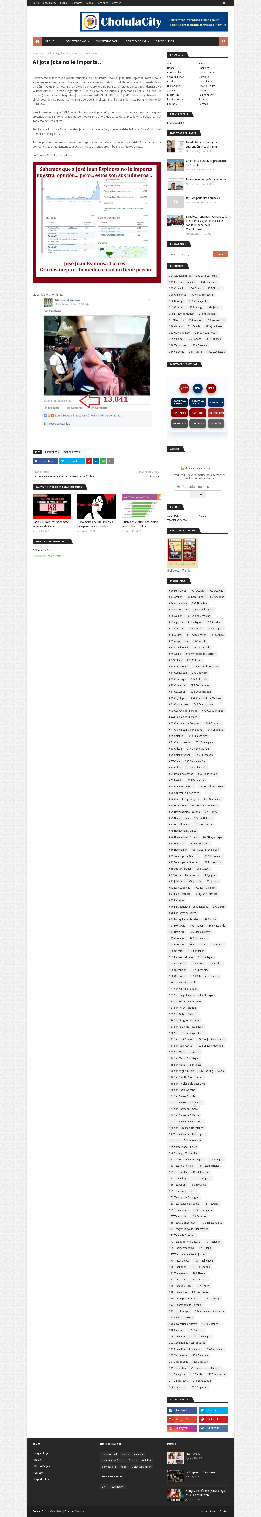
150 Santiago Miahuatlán (183, 1153)
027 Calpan (175, 660)
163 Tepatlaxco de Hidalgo (184, 1203)
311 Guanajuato (198, 301)
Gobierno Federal (179, 402)
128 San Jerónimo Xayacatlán (185, 1033)
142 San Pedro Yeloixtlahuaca (186, 1102)
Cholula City (174, 72)
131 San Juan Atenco (180, 1045)
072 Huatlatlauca (203, 818)
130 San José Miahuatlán (211, 1039)
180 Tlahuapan (177, 1267)
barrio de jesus (43, 1466)
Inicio (36, 3)
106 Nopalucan (198, 938)
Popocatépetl (109, 1454)
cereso (38, 1472)
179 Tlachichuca (203, 1260)
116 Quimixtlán (177, 970)
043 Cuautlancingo (213, 710)
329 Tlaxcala (199, 345)
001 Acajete (197, 590)
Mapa (89, 3)
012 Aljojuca (176, 622)
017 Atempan (215, 628)
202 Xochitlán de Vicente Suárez (187, 1342)
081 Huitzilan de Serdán (205, 849)
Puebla (64, 3)
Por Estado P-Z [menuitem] (136, 41)
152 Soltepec (216, 1159)
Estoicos (172, 81)
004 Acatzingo (196, 597)
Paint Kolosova (175, 99)
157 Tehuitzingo (178, 1178)
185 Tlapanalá (199, 1279)
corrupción (118, 1486)
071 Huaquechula (179, 818)
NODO (211, 388)
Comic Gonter (207, 72)
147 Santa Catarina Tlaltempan (187, 1134)
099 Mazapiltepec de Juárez (184, 919)
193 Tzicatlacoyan (179, 1311)
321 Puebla (194, 326)
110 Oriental (176, 951)
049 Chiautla (176, 736)
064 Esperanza (196, 780)
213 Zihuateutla (216, 1374)
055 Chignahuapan (180, 755)
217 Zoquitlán (199, 1387)
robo (124, 1466)
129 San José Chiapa (180, 1039)
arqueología (41, 1453)
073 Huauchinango (180, 824)
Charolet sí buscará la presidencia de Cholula (206, 163)
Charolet (204, 68)
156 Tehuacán (201, 1172)
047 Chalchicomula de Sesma (185, 729)
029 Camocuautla (179, 666)
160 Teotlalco (198, 1184)
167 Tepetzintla (177, 1216)
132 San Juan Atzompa (210, 1045)
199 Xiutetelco (196, 1330)
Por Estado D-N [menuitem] (106, 41)
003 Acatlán (175, 597)
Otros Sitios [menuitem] (165, 41)
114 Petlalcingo (178, 963)
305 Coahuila (176, 288)
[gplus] (182, 1419)
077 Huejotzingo (212, 837)
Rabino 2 (172, 103)
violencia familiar (141, 1466)
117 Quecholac (199, 970)
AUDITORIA (174, 515)
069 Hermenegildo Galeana (184, 811)
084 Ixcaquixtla (213, 862)
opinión (146, 1460)
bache (38, 1459)
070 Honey (211, 811)
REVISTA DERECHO (177, 122)
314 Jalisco (214, 307)
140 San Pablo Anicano (182, 1090)
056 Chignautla (204, 755)
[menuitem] (37, 41)
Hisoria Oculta (207, 85)
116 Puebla (215, 963)
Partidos (197, 413)
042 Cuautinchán (203, 704)
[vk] (213, 1428)
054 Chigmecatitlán (198, 748)
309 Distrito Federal (202, 294)
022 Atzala (200, 641)
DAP (104, 1486)
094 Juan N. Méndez (206, 894)
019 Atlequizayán (196, 635)
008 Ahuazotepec (179, 609)
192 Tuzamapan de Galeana (185, 1305)
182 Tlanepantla (178, 1273)
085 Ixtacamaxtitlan (180, 868)
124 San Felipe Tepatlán (182, 1007)
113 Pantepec (205, 957)
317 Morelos (176, 320)
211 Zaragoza (177, 1374)
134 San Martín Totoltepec (184, 1058)
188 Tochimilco (178, 1292)
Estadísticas (52, 452)
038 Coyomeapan (201, 691)
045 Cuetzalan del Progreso (184, 723)
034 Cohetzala (199, 679)
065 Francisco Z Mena (181, 786)
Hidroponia (173, 85)
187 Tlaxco (203, 1286)
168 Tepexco (198, 1216)
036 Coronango (200, 685)
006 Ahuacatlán (178, 603)
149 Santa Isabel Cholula (183, 1146)
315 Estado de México (181, 313)
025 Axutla (175, 653)
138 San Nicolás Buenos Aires (185, 1077)
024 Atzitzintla (202, 647)
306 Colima (195, 288)
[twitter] (213, 1410)
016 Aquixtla (195, 628)
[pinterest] (213, 1419)
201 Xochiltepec (202, 1336)
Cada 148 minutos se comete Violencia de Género (51, 524)
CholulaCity (49, 3)
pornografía (109, 1466)
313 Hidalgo (196, 307)
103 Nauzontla (217, 925)
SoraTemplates (53, 1511)
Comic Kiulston (175, 77)
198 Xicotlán (176, 1330)
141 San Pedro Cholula (182, 1096)
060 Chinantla (198, 767)
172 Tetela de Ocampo (182, 1235)
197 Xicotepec (210, 1323)
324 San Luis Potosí (206, 332)
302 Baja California (207, 275)
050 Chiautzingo (198, 736)
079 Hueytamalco (200, 843)
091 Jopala (213, 881)
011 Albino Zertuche (199, 616)
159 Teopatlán (177, 1184)
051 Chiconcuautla (179, 742)
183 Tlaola (199, 1273)
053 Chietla (175, 748)
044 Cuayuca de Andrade (183, 717)
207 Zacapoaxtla (178, 1361)
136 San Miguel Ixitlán (181, 1071)
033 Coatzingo (177, 679)
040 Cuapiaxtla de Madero (206, 698)
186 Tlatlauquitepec (180, 1286)
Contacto (77, 3)
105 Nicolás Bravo (200, 932)
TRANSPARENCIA (177, 520)
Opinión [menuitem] (51, 41)
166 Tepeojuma (203, 1210)
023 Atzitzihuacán (179, 647)
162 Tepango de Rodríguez (184, 1197)
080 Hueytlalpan (178, 849)
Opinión (216, 423)
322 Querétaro (213, 326)
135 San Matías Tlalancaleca (185, 1064)
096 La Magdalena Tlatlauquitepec (188, 906)
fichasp (133, 1460)
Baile (202, 63)
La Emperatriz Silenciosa (201, 1472)
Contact (223, 1511)
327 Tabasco (213, 339)
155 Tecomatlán (178, 1172)
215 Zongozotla (202, 1380)
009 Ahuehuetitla (203, 609)
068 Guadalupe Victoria (204, 805)
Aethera (171, 63)
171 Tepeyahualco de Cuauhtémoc (188, 1229)
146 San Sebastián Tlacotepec (186, 1128)
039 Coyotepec (177, 698)
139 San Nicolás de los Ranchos (187, 1083)
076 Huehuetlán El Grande (183, 837)
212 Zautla (196, 1374)
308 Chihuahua (177, 294)
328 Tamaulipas (178, 345)
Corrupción (198, 423)
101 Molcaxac (177, 925)
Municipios (216, 402)
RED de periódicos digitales (203, 198)
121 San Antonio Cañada (183, 988)
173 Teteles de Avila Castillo (184, 1241)
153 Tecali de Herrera (181, 1165)
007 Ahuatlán (199, 603)
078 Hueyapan (177, 843)
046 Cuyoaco (213, 723)
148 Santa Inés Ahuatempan (185, 1140)
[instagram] (182, 1428)
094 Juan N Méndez (179, 894)
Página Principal (42, 53)
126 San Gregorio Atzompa (184, 1020)
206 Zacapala (200, 1355)
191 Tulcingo (213, 1298)
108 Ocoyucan (198, 944)
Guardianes (205, 81)
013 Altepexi (195, 622)
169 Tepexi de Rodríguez (183, 1222)
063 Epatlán (175, 780)
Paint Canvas (206, 94)
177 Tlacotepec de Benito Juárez (187, 1254)
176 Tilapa (205, 1248)
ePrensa (116, 3)
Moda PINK (173, 94)
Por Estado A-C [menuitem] (76, 41)
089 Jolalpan (176, 881)
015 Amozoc (176, 628)
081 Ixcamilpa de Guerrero (184, 856)
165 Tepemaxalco (179, 1210)
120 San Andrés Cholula (182, 982)
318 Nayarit (195, 320)
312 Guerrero (177, 307)
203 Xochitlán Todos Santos (185, 1349)
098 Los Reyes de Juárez (182, 913)
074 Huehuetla (204, 824)
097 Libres (219, 906)
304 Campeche (208, 282)
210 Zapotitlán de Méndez (205, 1368)
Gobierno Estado (197, 402)
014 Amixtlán (214, 622)
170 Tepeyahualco (212, 1222)
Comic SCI (205, 77)
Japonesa (172, 90)
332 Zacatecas (216, 351)
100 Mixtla (210, 919)
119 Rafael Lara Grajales (205, 976)
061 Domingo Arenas (181, 774)
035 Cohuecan (177, 685)
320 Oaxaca (176, 326)
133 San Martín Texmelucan (184, 1052)
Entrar (198, 494)
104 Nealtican (177, 932)
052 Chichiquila (204, 742)
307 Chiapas (215, 288)
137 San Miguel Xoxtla (211, 1071)
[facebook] (224, 3)
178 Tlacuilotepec (179, 1260)
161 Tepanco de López (182, 1191)
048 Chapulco (215, 729)
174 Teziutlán (212, 1241)
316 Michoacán (207, 313)
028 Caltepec (194, 660)
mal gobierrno (61, 53)
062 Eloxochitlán (207, 774)
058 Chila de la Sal (195, 761)
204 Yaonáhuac (215, 1349)
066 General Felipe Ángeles (184, 799)
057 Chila (174, 761)
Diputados (179, 413)
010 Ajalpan (175, 616)
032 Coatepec (199, 672)
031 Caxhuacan (178, 672)
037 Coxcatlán (177, 691)
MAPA (198, 388)
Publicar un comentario (47, 556)
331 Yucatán (196, 351)
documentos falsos (113, 1460)
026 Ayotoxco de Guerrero (201, 653)
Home (203, 1511)
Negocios (179, 423)
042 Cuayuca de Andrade (183, 710)
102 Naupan (197, 925)
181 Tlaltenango (200, 1267)
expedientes (41, 1479)
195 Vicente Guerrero (181, 1317)
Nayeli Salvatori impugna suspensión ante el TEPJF (201, 144)
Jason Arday (193, 1453)
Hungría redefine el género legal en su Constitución (206, 1493)
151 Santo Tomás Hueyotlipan (186, 1159)
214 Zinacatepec (178, 1380)
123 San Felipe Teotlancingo (185, 1001)
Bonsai (171, 68)
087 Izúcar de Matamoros (184, 875)
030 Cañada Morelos (206, 666)
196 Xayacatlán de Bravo (183, 1323)
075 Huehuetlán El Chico (182, 830)
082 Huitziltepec (213, 856)
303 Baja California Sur (182, 282)
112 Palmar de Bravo (181, 957)
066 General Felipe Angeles (184, 793)
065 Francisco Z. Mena (211, 786)
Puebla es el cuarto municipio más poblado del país (140, 524)
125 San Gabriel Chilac (182, 1014)
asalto (125, 1454)
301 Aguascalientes (180, 275)
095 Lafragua (176, 900)
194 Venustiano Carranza (209, 1311)
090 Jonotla (194, 881)
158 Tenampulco (201, 1178)
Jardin (202, 90)
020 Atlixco (217, 635)
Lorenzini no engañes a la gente (206, 179)
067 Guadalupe (212, 799)
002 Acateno (216, 590)
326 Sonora (194, 339)
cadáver (138, 1454)
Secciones (102, 3)
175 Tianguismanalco (181, 1248)
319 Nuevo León (216, 320)
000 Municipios (177, 590)
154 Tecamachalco (209, 1165)
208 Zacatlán (200, 1361)
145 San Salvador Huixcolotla (186, 1121)
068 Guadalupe (177, 805)
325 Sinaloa (176, 339)
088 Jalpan (210, 875)
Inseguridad (216, 413)
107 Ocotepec (177, 944)
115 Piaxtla (198, 963)
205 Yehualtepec (178, 1355)
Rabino (203, 99)
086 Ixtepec (203, 868)
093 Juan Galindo (205, 887)
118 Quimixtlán (177, 976)
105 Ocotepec (177, 938)
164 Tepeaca (211, 1203)
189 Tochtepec (200, 1292)
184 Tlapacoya (177, 1279)
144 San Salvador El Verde (184, 1115)
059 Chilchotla (177, 767)
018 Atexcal (175, 635)
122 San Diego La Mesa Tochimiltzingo (191, 995)
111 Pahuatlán (196, 951)
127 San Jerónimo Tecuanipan (186, 1026)
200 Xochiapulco (178, 1336)
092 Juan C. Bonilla (179, 887)
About (213, 1511)
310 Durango (176, 301)
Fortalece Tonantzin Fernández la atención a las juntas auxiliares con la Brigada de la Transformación (206, 223)
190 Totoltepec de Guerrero (184, 1298)
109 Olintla (217, 944)
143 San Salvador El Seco (183, 1109)
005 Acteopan (216, 597)
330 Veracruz (176, 351)
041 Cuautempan (179, 704)
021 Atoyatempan (179, 641)
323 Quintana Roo (179, 332)
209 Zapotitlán (177, 1368)
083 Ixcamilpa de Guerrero (184, 862)
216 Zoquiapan (177, 1387)
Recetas (203, 103)
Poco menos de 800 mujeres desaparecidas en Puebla (95, 524)
